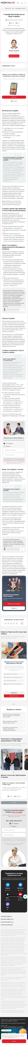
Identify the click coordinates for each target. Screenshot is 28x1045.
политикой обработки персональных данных (15, 844)
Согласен (14, 1041)
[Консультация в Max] (25, 896)
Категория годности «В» (7, 922)
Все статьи (14, 802)
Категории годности (6, 916)
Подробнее (14, 608)
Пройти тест (14, 97)
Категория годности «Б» (7, 919)
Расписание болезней (6, 924)
